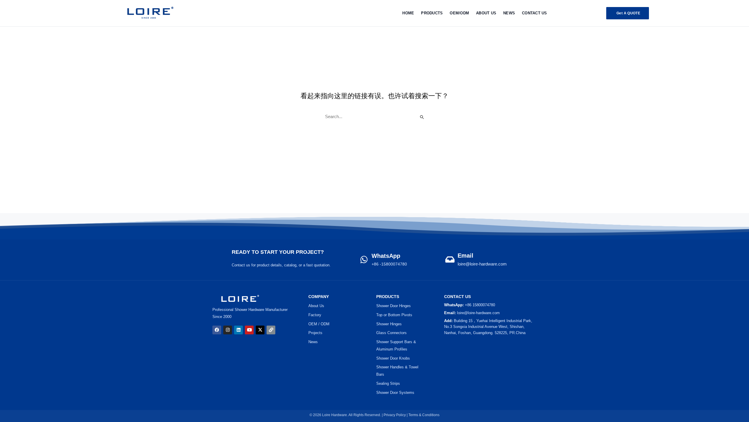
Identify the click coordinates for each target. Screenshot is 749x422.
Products (432, 13)
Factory (314, 315)
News (509, 13)
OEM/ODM (459, 13)
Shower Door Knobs (393, 358)
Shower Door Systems (395, 392)
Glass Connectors (391, 333)
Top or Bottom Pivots (394, 315)
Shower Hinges (389, 324)
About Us (486, 13)
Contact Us (534, 13)
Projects (315, 333)
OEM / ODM (318, 324)
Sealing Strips (388, 383)
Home (408, 13)
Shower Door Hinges (393, 306)
